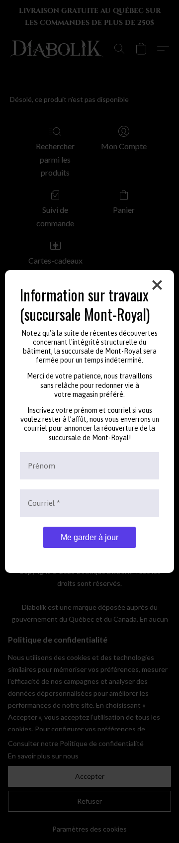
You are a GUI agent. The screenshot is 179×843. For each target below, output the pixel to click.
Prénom (41, 465)
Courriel (44, 503)
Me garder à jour (89, 537)
